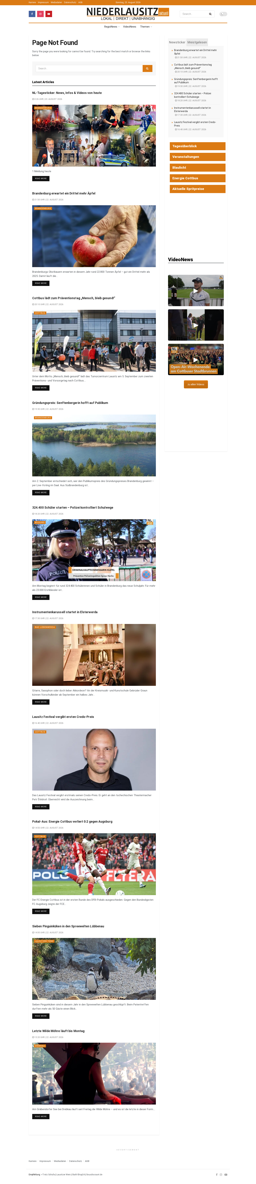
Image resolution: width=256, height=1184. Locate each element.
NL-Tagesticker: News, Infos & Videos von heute (67, 93)
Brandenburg (43, 108)
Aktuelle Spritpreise (188, 189)
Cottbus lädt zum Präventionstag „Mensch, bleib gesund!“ (73, 298)
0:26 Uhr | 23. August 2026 (48, 99)
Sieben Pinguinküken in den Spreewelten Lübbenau (68, 926)
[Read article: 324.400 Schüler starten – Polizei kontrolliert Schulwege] (94, 550)
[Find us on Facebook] (32, 14)
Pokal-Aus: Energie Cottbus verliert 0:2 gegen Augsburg (72, 821)
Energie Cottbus (185, 178)
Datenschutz (70, 2)
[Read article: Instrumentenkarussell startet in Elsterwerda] (94, 655)
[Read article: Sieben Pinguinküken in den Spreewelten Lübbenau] (94, 969)
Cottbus (40, 313)
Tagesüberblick (184, 146)
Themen (145, 26)
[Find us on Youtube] (48, 14)
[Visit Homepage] (128, 14)
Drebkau (40, 1046)
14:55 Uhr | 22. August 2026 (48, 828)
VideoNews (129, 26)
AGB (80, 2)
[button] (196, 290)
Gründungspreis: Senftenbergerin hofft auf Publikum (70, 403)
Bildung (40, 522)
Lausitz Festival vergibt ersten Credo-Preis (63, 717)
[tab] (177, 42)
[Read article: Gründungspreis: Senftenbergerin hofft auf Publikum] (94, 445)
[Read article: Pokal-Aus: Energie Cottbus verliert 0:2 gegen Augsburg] (94, 864)
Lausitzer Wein (63, 1174)
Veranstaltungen (185, 157)
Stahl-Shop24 (78, 1174)
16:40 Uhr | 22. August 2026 (48, 723)
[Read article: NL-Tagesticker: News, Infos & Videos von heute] (94, 136)
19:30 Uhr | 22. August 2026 (48, 409)
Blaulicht (179, 168)
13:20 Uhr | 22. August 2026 (48, 1037)
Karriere (32, 2)
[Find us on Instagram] (40, 14)
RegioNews (110, 26)
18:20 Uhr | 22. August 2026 (48, 514)
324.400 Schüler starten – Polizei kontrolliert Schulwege (72, 507)
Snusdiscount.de (94, 1174)
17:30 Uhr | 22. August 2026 (48, 618)
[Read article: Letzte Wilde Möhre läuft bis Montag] (94, 1074)
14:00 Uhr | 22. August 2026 (48, 932)
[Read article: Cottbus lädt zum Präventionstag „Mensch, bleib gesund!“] (94, 341)
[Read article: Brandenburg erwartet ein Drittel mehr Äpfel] (94, 236)
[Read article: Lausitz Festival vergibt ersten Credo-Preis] (94, 760)
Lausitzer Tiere (44, 941)
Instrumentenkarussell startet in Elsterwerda (65, 612)
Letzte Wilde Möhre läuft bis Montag (58, 1031)
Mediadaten (56, 2)
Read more (42, 178)
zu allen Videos (196, 384)
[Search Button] (211, 13)
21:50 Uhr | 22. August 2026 (48, 199)
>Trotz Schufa (48, 1174)
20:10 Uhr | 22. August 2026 (48, 304)
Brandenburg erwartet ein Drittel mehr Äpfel (63, 193)
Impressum (43, 2)
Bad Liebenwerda (45, 627)
